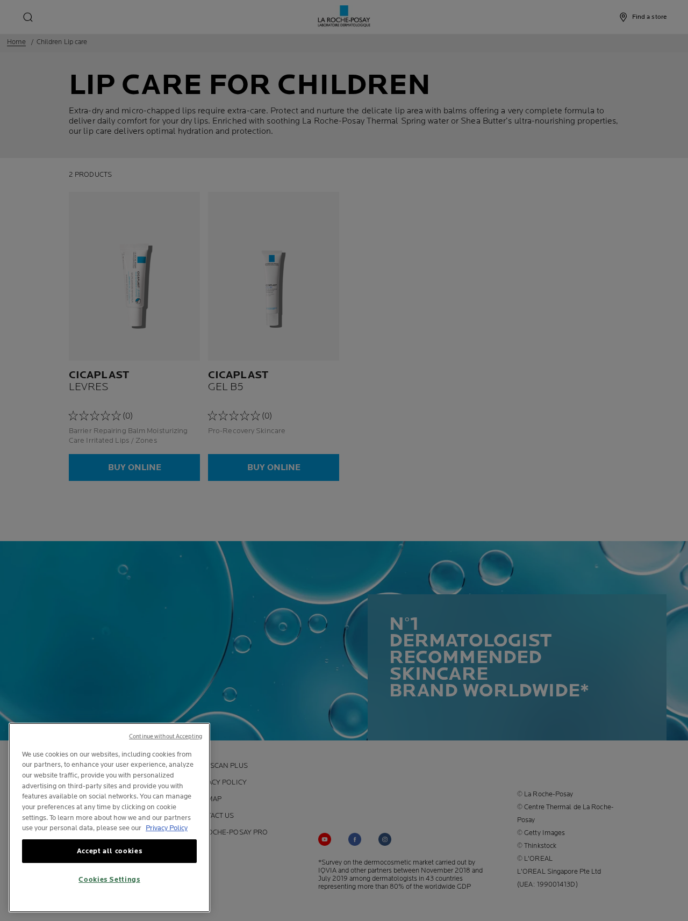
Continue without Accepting (165, 736)
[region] (109, 817)
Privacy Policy (167, 828)
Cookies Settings (109, 879)
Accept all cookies (109, 851)
